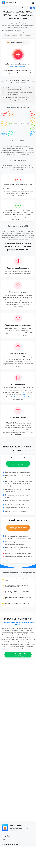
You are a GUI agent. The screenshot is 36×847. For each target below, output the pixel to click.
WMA (10, 134)
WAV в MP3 (16, 397)
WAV (10, 123)
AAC (10, 113)
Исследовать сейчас (18, 528)
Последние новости (8, 842)
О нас (4, 839)
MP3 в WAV (26, 397)
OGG (4, 123)
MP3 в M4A (27, 394)
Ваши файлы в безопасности (18, 66)
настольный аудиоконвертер (20, 73)
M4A (4, 113)
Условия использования (10, 844)
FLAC (4, 134)
